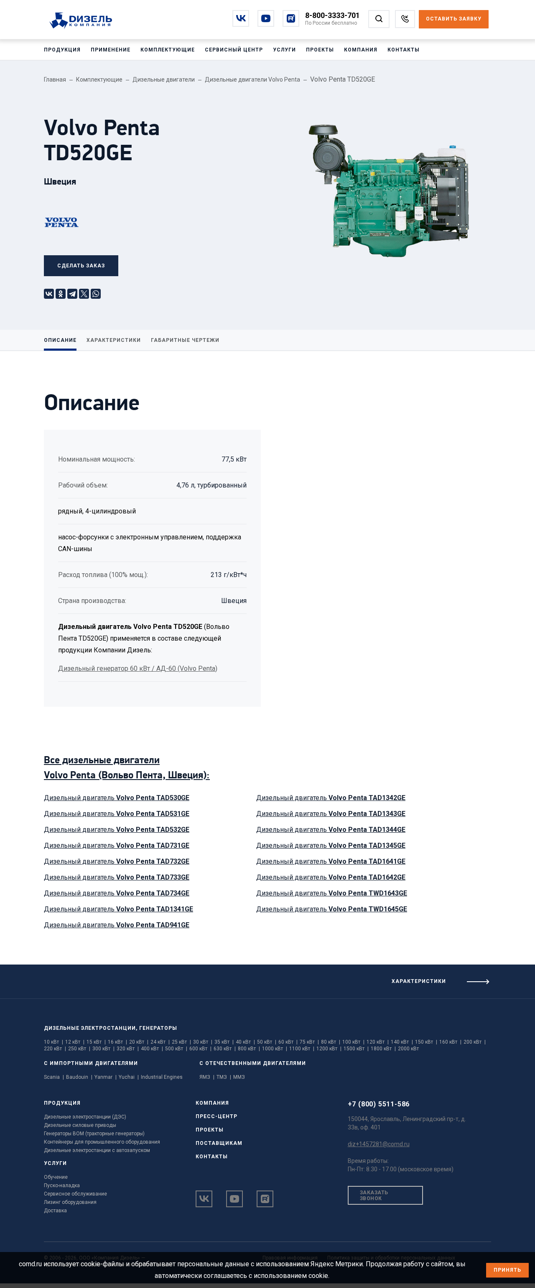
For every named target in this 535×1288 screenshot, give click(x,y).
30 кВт (202, 1042)
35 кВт (224, 1042)
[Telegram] (72, 294)
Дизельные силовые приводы (80, 1125)
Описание (60, 340)
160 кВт (450, 1042)
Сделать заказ (81, 266)
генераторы (158, 1028)
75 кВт (309, 1042)
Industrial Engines (162, 1077)
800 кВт (249, 1049)
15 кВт (96, 1042)
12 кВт (74, 1042)
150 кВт (426, 1042)
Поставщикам (219, 1143)
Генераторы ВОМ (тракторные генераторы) (94, 1134)
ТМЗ (224, 1077)
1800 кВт (383, 1049)
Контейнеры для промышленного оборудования (102, 1142)
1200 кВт (328, 1049)
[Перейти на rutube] (291, 18)
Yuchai (129, 1077)
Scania (54, 1077)
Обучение (56, 1177)
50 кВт (266, 1042)
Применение (110, 50)
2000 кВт (408, 1049)
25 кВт (181, 1042)
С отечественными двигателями (252, 1063)
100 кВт (353, 1042)
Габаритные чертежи (185, 340)
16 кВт (117, 1042)
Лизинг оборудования (70, 1202)
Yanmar (105, 1077)
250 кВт (79, 1049)
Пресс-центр (216, 1116)
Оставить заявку (454, 19)
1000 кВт (274, 1049)
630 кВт (225, 1049)
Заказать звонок (374, 1195)
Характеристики (114, 340)
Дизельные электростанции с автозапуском (97, 1150)
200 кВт (475, 1042)
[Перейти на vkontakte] (240, 18)
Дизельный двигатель (116, 798)
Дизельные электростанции (90, 1028)
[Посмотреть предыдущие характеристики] (134, 978)
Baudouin (79, 1077)
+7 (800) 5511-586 (379, 1104)
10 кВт (53, 1042)
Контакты (403, 50)
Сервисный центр (234, 50)
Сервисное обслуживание (75, 1194)
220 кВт (55, 1049)
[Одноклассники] (61, 294)
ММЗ (239, 1077)
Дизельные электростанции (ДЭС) (85, 1117)
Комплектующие (167, 50)
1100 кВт (301, 1049)
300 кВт (103, 1049)
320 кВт (128, 1049)
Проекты (320, 50)
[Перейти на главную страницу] (85, 21)
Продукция (62, 50)
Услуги (284, 50)
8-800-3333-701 (332, 15)
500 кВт (176, 1049)
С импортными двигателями (91, 1063)
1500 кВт (356, 1049)
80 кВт (330, 1042)
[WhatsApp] (96, 294)
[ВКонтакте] (49, 294)
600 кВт (200, 1049)
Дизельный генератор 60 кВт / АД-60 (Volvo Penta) (137, 668)
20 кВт (138, 1042)
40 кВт (245, 1042)
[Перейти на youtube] (265, 18)
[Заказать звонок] (405, 19)
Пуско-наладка (62, 1185)
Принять (507, 1270)
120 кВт (378, 1042)
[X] (84, 294)
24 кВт (160, 1042)
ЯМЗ (206, 1077)
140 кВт (402, 1042)
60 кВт (288, 1042)
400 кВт (152, 1049)
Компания (360, 50)
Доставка (55, 1211)
